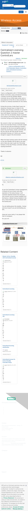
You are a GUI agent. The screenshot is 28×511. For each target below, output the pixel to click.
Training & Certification (7, 478)
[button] (26, 485)
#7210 (2, 160)
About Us (4, 452)
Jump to (21, 58)
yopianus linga (7, 260)
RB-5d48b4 (6, 319)
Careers (4, 455)
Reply (3, 90)
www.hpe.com (7, 443)
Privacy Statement (9, 498)
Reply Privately (9, 90)
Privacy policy (5, 461)
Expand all (5, 45)
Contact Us (4, 457)
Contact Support (6, 476)
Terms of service (6, 463)
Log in (21, 11)
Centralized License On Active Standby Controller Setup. (9, 361)
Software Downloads (7, 481)
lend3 (5, 365)
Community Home (5, 28)
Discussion (16, 28)
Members (5, 30)
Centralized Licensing (8, 289)
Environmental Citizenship (8, 459)
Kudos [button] (24, 76)
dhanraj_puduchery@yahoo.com (15, 177)
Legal (3, 466)
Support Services (6, 474)
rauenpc (6, 349)
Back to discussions (8, 42)
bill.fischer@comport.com (14, 85)
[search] (12, 5)
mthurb (5, 291)
